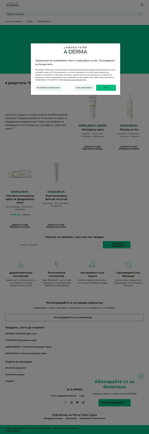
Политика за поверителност (75, 80)
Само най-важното (84, 87)
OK (106, 87)
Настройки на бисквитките (48, 87)
